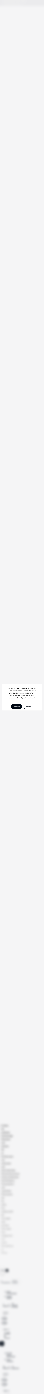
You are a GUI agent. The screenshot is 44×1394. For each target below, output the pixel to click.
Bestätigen (16, 706)
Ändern (28, 706)
